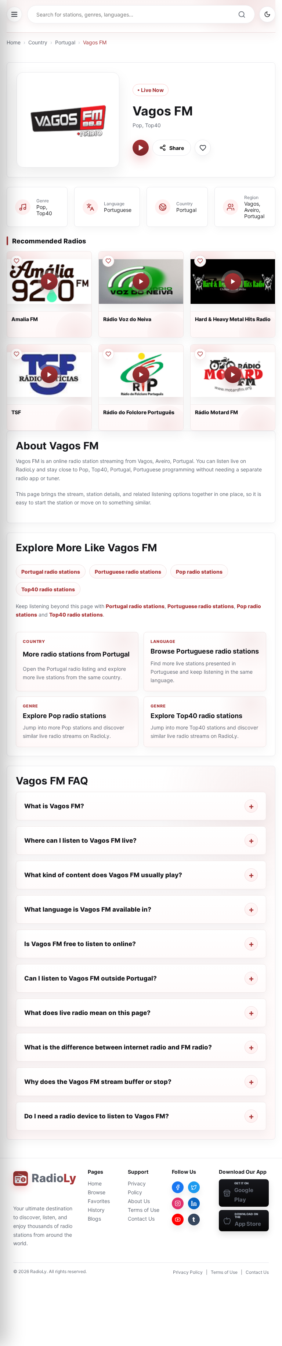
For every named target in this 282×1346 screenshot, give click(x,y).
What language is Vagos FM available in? (87, 909)
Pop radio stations (199, 572)
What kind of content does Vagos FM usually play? (103, 875)
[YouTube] (178, 1219)
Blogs (94, 1219)
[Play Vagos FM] (141, 148)
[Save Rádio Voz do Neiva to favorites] (108, 261)
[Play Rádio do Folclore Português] (141, 374)
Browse (96, 1192)
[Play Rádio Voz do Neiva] (141, 281)
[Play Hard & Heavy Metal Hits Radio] (232, 281)
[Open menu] (14, 14)
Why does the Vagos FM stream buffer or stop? (97, 1081)
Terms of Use (143, 1210)
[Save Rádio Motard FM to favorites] (200, 354)
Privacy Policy (188, 1272)
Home (14, 42)
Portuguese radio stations (128, 572)
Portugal (65, 42)
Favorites (99, 1201)
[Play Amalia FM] (49, 281)
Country (37, 42)
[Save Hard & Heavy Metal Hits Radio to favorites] (200, 261)
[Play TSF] (49, 374)
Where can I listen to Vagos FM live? (80, 840)
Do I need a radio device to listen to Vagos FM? (96, 1116)
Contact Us (141, 1219)
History (96, 1210)
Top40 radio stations (48, 589)
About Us (139, 1201)
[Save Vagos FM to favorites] (203, 148)
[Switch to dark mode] (267, 14)
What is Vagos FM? (54, 806)
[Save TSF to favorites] (16, 354)
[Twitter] (194, 1187)
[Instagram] (178, 1203)
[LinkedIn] (194, 1203)
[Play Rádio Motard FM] (232, 374)
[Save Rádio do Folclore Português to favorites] (108, 354)
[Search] (241, 14)
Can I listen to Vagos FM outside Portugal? (90, 978)
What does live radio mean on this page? (87, 1012)
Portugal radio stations (50, 572)
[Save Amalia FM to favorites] (16, 261)
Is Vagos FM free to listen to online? (80, 944)
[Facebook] (178, 1187)
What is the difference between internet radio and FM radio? (118, 1047)
